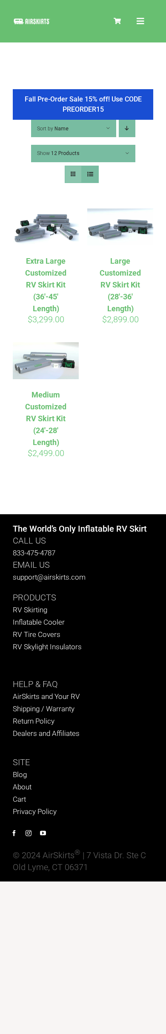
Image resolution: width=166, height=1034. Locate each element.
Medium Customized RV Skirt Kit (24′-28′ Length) (45, 418)
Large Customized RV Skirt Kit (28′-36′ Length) (120, 284)
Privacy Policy (35, 811)
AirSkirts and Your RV (46, 696)
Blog (20, 774)
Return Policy (33, 721)
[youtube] (43, 833)
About (22, 787)
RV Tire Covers (36, 634)
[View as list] (90, 174)
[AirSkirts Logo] (32, 22)
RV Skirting (30, 610)
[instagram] (28, 833)
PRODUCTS (34, 597)
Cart (19, 799)
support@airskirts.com (49, 577)
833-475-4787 (34, 553)
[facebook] (14, 833)
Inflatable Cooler (39, 622)
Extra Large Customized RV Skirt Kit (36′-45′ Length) (45, 284)
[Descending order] (127, 128)
